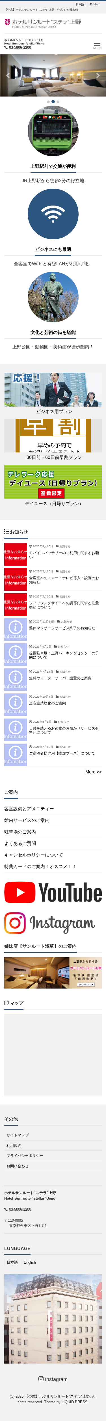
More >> (93, 771)
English (94, 4)
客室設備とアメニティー (29, 808)
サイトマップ (18, 1135)
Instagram (56, 1379)
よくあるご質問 (20, 843)
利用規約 (14, 1145)
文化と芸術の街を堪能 (53, 332)
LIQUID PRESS (75, 1402)
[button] (8, 75)
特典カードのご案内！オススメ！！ (40, 866)
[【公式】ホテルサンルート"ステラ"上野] (42, 23)
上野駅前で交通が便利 (53, 166)
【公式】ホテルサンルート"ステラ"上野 (57, 1396)
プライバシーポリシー (25, 1156)
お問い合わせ (18, 1166)
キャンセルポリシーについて (33, 855)
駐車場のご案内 (20, 831)
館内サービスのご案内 (26, 820)
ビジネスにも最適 (53, 249)
